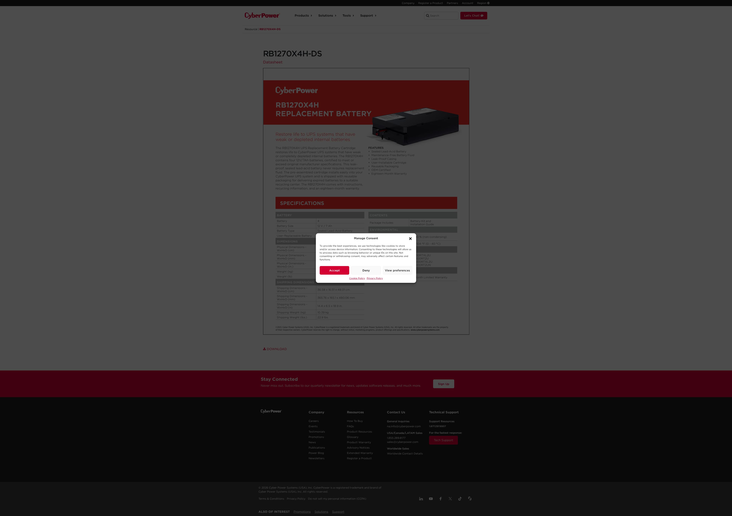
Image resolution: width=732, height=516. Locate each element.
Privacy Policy (375, 278)
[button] (410, 238)
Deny (366, 270)
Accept (334, 270)
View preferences (397, 270)
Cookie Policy (357, 278)
